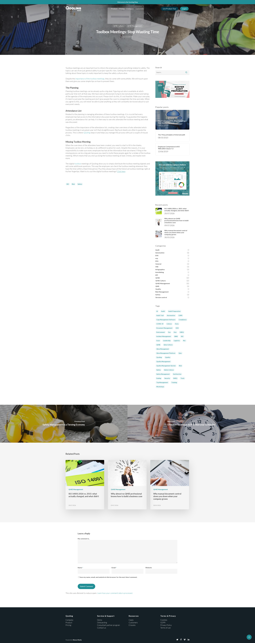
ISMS (176, 336)
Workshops (160, 386)
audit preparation (174, 311)
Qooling (87, 132)
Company (130, 9)
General (158, 264)
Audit (157, 250)
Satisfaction (177, 374)
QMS (157, 286)
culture (169, 324)
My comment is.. (84, 539)
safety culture (169, 370)
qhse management (162, 349)
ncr (184, 340)
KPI (156, 275)
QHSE (157, 278)
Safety (80, 184)
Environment (160, 332)
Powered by (74, 640)
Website (148, 567)
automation (171, 315)
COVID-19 (159, 324)
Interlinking (159, 272)
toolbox (78, 163)
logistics (177, 340)
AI (157, 311)
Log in (184, 9)
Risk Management (162, 292)
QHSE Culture (118, 26)
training (174, 382)
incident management (163, 336)
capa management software (165, 319)
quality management (163, 361)
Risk (73, 184)
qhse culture (168, 345)
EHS (156, 255)
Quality (158, 289)
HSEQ (182, 332)
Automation (159, 253)
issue (158, 340)
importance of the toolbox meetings (89, 78)
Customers (140, 9)
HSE (156, 267)
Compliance (182, 319)
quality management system (166, 366)
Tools (182, 378)
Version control (161, 297)
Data (176, 324)
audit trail (160, 315)
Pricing (122, 9)
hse (175, 332)
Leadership (166, 340)
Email (114, 567)
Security (167, 378)
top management (162, 382)
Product (114, 9)
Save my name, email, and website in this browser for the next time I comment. (108, 577)
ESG (156, 261)
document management (164, 328)
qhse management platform (165, 353)
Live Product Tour (169, 9)
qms (180, 353)
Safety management (163, 374)
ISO (68, 184)
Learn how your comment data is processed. (115, 593)
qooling (159, 357)
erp (156, 258)
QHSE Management (134, 26)
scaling (158, 378)
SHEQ (175, 378)
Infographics (160, 269)
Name (80, 567)
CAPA (180, 315)
